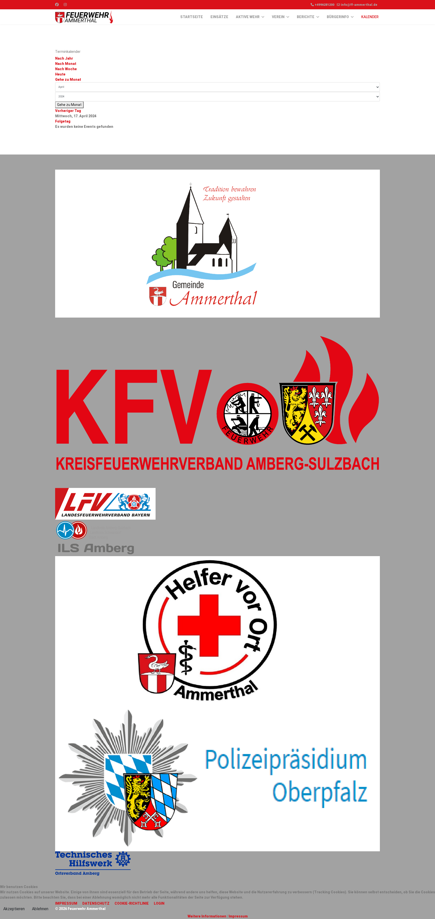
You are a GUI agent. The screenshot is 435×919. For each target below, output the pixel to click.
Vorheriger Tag (68, 111)
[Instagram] (65, 5)
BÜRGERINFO (338, 17)
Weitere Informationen (207, 916)
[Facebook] (57, 5)
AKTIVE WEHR (248, 17)
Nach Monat (65, 64)
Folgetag (62, 121)
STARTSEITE (191, 17)
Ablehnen (40, 908)
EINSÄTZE (219, 17)
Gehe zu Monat (68, 80)
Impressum (238, 916)
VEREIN (278, 17)
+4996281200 (324, 5)
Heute (60, 74)
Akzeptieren (14, 908)
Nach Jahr (64, 58)
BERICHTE (305, 17)
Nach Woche (66, 69)
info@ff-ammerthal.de (359, 5)
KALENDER (370, 17)
